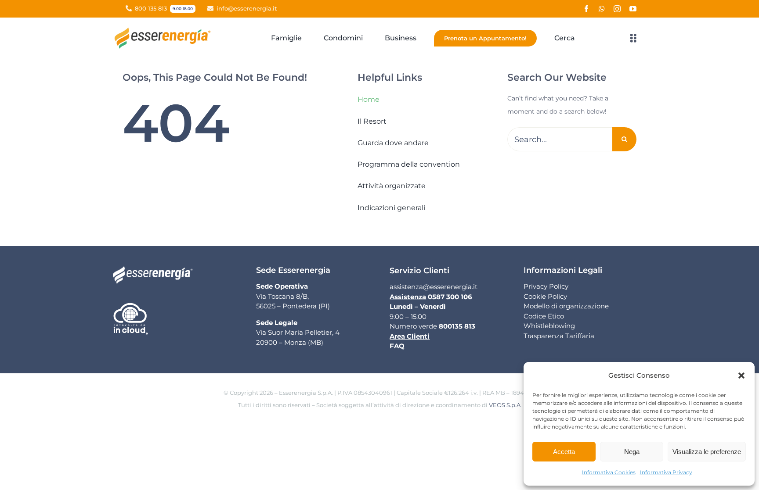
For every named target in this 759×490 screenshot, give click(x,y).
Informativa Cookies (609, 472)
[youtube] (632, 8)
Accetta (564, 451)
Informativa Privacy (666, 472)
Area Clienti (410, 336)
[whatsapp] (602, 8)
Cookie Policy (545, 296)
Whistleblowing (549, 326)
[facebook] (586, 8)
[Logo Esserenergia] (164, 30)
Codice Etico (544, 316)
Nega (632, 451)
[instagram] (617, 8)
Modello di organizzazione (566, 306)
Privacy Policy (546, 286)
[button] (741, 375)
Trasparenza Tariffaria (559, 336)
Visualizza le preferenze (706, 451)
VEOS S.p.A (504, 404)
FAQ (397, 346)
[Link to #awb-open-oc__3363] (633, 38)
